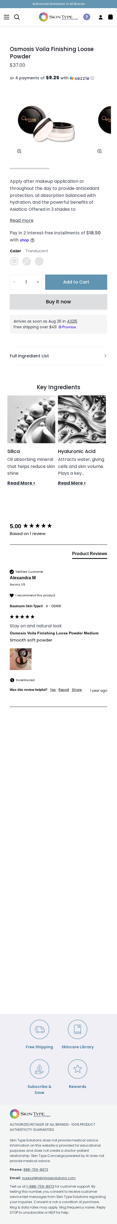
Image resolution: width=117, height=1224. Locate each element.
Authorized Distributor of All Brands (58, 4)
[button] (58, 78)
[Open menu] (5, 17)
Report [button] (64, 690)
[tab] (89, 555)
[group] (58, 526)
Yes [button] (53, 690)
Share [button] (77, 690)
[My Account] (98, 17)
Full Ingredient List (29, 356)
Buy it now (58, 301)
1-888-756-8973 (40, 1186)
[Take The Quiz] (84, 17)
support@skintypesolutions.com (49, 1178)
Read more (21, 220)
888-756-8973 (35, 1169)
